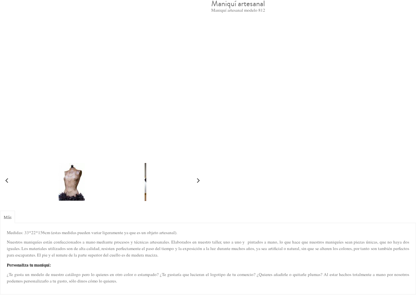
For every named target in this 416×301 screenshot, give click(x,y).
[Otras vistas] (6, 181)
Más (7, 217)
